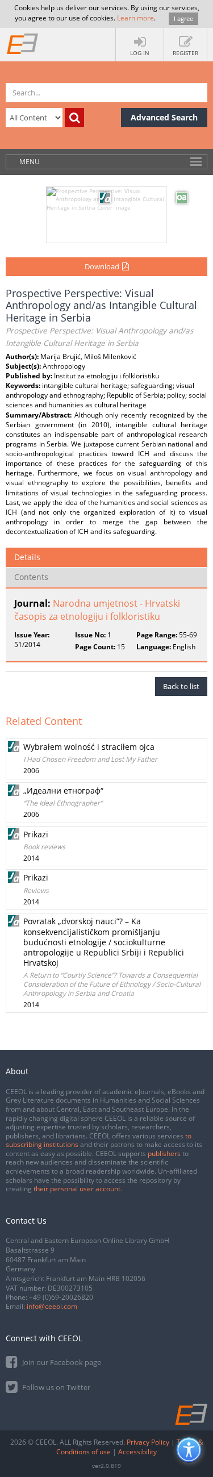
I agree (183, 18)
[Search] (74, 117)
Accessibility (137, 1452)
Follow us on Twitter (55, 1387)
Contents (31, 576)
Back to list (181, 686)
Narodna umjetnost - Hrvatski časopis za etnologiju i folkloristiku (97, 610)
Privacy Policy (148, 1442)
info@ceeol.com (52, 1306)
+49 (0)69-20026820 (61, 1297)
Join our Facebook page (60, 1362)
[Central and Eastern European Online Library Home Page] (23, 43)
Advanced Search (164, 117)
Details (27, 557)
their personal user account (77, 1189)
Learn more (135, 18)
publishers (164, 1153)
